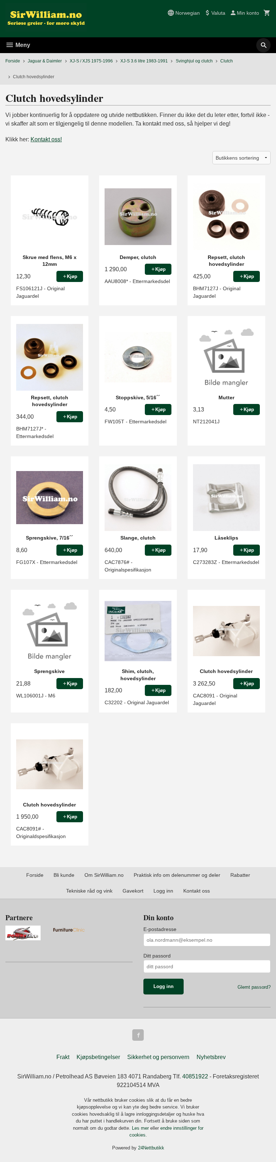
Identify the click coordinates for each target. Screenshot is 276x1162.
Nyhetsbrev (211, 1057)
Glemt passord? (254, 987)
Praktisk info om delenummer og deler (177, 875)
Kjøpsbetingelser (98, 1057)
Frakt (62, 1057)
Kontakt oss (196, 891)
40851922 (195, 1076)
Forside (12, 60)
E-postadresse (159, 929)
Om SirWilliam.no (104, 875)
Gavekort (133, 891)
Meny (22, 45)
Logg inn (163, 891)
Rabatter (240, 875)
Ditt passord (157, 956)
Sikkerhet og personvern (158, 1057)
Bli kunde (64, 875)
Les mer (141, 1128)
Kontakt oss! (46, 139)
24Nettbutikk (151, 1148)
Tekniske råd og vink (89, 891)
